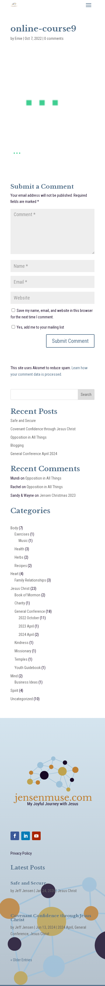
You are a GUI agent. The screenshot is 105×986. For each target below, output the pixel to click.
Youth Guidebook (28, 667)
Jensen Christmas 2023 (58, 495)
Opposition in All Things (28, 437)
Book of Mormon (27, 595)
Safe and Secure (23, 420)
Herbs (19, 557)
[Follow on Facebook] (14, 836)
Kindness (22, 642)
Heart (14, 574)
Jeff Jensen (24, 891)
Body (14, 528)
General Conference (30, 611)
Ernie (18, 38)
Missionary (23, 651)
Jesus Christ (20, 588)
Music (23, 540)
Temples (21, 659)
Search (86, 394)
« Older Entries (21, 960)
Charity (20, 603)
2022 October (29, 618)
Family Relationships (30, 580)
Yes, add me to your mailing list (40, 327)
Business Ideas (26, 682)
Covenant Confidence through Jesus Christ (43, 429)
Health (19, 549)
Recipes (21, 566)
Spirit (14, 690)
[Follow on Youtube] (36, 836)
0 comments (54, 38)
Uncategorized (21, 699)
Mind (14, 676)
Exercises (22, 534)
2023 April (26, 626)
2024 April (26, 634)
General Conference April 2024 (33, 454)
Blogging (17, 445)
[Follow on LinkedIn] (25, 836)
